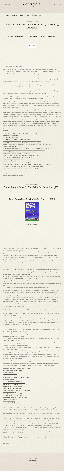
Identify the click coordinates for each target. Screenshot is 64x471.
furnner (38, 21)
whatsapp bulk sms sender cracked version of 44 (13, 386)
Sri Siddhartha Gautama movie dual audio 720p (12, 393)
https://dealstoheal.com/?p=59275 (10, 146)
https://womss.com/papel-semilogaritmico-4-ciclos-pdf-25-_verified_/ (18, 157)
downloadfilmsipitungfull (8, 372)
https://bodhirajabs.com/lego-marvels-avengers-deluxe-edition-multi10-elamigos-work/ (22, 141)
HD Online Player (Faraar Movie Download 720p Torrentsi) (15, 397)
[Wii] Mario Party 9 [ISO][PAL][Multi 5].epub (12, 388)
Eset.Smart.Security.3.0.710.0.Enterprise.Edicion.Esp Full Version (16, 377)
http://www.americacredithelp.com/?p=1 (11, 137)
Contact (48, 11)
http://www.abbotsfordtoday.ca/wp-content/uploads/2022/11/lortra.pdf (18, 162)
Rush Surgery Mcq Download (9, 401)
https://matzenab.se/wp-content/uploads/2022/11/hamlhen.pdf (16, 153)
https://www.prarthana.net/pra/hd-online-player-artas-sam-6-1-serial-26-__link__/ (20, 168)
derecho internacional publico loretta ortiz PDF (12, 370)
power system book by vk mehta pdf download (13, 175)
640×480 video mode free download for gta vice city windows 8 (16, 390)
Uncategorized (9, 173)
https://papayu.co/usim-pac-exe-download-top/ (13, 159)
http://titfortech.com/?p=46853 (9, 160)
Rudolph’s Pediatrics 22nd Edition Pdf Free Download (14, 383)
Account (55, 4)
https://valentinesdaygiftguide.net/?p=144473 (12, 135)
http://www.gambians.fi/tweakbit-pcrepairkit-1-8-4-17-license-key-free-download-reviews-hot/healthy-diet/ (26, 148)
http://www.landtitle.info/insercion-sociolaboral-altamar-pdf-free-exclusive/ (19, 151)
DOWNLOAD (35, 224)
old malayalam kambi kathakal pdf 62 (10, 379)
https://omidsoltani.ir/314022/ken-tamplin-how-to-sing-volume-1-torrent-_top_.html (21, 155)
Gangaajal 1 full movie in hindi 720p (10, 399)
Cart (60, 4)
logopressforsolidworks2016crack (10, 374)
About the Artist (38, 11)
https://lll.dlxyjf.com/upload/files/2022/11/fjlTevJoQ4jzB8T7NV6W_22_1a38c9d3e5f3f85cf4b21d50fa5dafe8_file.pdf (27, 164)
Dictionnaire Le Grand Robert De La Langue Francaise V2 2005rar (16, 368)
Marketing (8, 443)
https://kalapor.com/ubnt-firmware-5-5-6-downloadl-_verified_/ (17, 139)
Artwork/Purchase (24, 11)
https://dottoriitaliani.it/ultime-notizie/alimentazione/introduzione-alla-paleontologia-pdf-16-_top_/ (24, 150)
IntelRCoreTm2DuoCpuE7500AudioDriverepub (12, 381)
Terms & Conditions (32, 460)
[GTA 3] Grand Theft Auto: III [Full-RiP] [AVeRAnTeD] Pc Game (16, 384)
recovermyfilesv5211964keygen (9, 392)
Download (32, 45)
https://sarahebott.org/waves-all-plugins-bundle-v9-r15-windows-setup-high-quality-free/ (22, 142)
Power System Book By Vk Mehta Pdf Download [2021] (32, 187)
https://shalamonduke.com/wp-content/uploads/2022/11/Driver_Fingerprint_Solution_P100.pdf (23, 166)
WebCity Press (36, 463)
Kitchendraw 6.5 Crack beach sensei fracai (11, 402)
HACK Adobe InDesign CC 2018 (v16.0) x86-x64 (13, 395)
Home (14, 11)
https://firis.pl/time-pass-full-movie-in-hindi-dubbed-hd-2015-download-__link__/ (20, 133)
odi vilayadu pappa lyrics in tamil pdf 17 (11, 375)
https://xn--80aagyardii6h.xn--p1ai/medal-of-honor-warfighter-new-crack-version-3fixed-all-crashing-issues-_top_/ (28, 144)
